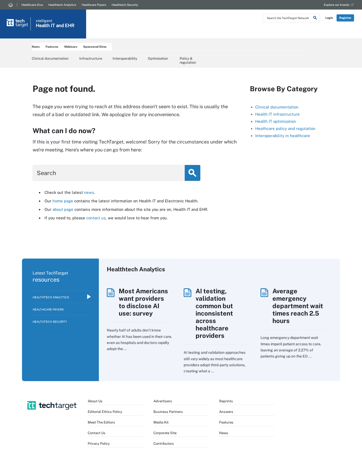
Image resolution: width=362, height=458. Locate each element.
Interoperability (125, 58)
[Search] (315, 19)
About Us (95, 401)
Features (52, 46)
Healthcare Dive (32, 4)
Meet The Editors (101, 422)
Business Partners (168, 412)
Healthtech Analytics (62, 4)
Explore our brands (337, 4)
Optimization (158, 58)
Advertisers (162, 401)
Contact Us (96, 433)
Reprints (226, 401)
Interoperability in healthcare (282, 135)
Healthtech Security (125, 4)
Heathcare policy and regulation (285, 128)
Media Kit (161, 422)
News (36, 46)
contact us (96, 218)
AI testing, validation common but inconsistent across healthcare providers (214, 313)
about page (62, 209)
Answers (226, 412)
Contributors (163, 444)
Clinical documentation (50, 58)
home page (62, 201)
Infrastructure (90, 58)
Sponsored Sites (95, 46)
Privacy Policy (99, 444)
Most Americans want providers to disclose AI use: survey (143, 302)
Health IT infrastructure (277, 114)
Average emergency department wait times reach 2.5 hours (297, 305)
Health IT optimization (275, 121)
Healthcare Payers (94, 4)
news (89, 192)
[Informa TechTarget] (10, 5)
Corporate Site (164, 433)
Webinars (70, 46)
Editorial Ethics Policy (105, 412)
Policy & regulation (188, 60)
